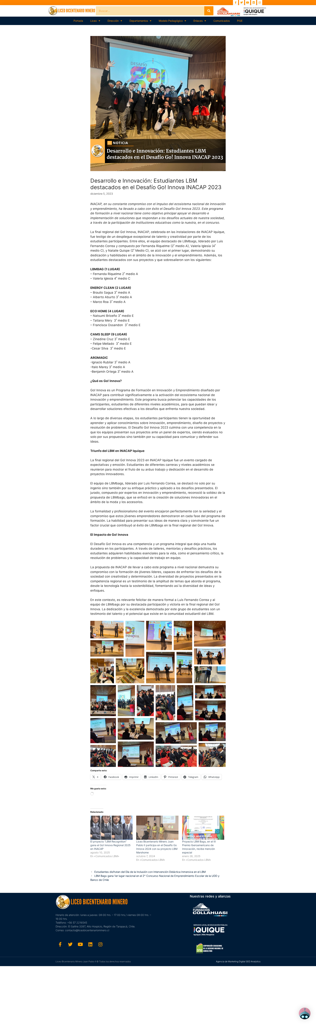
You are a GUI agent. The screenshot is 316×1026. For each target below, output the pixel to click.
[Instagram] (259, 2)
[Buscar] (208, 10)
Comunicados (221, 20)
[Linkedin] (253, 2)
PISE (239, 20)
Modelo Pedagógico (171, 20)
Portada (78, 20)
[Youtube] (247, 2)
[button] (107, 629)
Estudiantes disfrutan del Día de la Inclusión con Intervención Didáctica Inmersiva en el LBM (150, 871)
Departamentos (138, 20)
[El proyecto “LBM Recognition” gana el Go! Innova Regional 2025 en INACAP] (111, 828)
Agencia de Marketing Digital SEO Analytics (238, 961)
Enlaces (198, 20)
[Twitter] (241, 2)
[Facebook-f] (235, 2)
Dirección (113, 20)
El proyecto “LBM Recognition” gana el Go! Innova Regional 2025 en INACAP (110, 845)
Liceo (93, 20)
